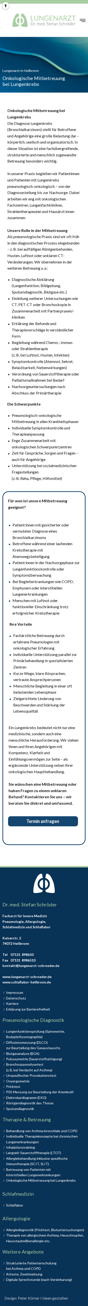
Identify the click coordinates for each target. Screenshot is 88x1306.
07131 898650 (22, 954)
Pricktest (13, 1086)
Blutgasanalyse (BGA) (22, 1053)
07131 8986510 (23, 960)
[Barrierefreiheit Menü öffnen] (5, 5)
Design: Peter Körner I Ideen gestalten (36, 1298)
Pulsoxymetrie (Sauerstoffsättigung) (34, 1059)
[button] (83, 20)
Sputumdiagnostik (20, 1109)
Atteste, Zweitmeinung (24, 1274)
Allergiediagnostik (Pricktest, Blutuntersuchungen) (45, 1230)
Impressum (14, 992)
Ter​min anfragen (42, 821)
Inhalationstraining (20, 1147)
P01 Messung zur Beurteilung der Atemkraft (40, 1092)
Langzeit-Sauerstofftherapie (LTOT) (33, 1153)
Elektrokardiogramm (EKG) (26, 1097)
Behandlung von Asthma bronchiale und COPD (41, 1131)
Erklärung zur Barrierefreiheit (28, 1009)
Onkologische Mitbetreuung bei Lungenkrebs (41, 1180)
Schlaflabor (14, 1205)
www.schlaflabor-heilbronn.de (26, 982)
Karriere (12, 1003)
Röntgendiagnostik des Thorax (30, 1103)
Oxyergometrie (18, 1081)
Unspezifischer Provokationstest (31, 1075)
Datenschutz (16, 998)
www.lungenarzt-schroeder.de (27, 977)
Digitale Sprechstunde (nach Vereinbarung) (39, 1279)
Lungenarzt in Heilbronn (20, 70)
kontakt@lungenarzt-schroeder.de (30, 965)
